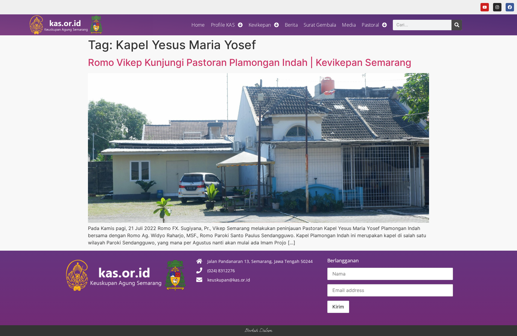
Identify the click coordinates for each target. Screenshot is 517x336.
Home (198, 25)
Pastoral (370, 25)
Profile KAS (223, 25)
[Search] (456, 25)
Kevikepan (260, 25)
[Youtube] (484, 7)
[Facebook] (510, 7)
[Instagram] (497, 7)
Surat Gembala (320, 25)
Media (349, 25)
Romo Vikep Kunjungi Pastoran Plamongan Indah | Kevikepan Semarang (249, 62)
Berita (291, 25)
